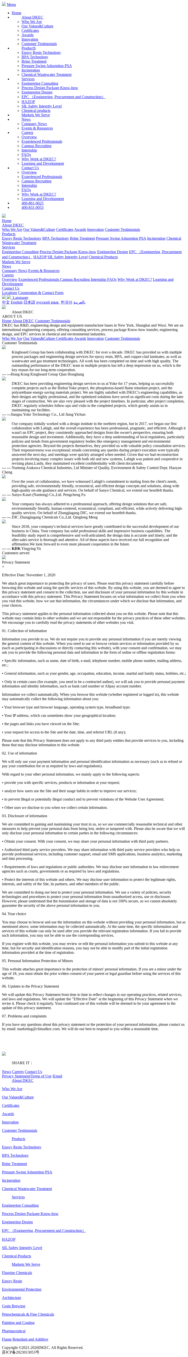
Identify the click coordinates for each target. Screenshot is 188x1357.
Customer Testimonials (39, 44)
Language (19, 297)
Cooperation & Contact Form (40, 293)
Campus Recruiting (36, 146)
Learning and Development (43, 163)
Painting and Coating (18, 1323)
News (6, 266)
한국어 (66, 302)
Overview (29, 137)
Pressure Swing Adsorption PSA (47, 66)
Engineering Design (37, 92)
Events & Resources (37, 128)
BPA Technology (35, 57)
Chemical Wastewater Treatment (46, 74)
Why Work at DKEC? (39, 159)
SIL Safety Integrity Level (42, 106)
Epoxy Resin (12, 1281)
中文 (6, 302)
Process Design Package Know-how (50, 88)
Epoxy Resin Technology (41, 52)
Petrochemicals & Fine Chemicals (28, 1314)
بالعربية (79, 302)
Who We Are (32, 22)
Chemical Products (103, 257)
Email (57, 1076)
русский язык (48, 302)
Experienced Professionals (42, 141)
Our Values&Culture (37, 26)
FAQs (26, 155)
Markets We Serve (16, 262)
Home (16, 13)
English (17, 302)
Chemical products (36, 110)
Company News (34, 124)
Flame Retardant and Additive (25, 1339)
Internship (29, 150)
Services (8, 247)
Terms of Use (41, 1076)
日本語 (29, 302)
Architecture (11, 1298)
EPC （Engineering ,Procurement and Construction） (64, 97)
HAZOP (28, 102)
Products (8, 234)
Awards (28, 35)
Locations (9, 293)
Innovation (30, 39)
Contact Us (10, 288)
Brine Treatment (34, 61)
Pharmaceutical (13, 1331)
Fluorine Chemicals (17, 1273)
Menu (11, 4)
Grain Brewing (13, 1306)
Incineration (31, 70)
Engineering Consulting (40, 83)
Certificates (30, 30)
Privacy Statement (16, 1076)
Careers (8, 275)
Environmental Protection (21, 1289)
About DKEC (13, 225)
